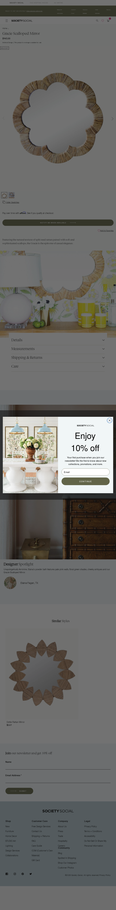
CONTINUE (85, 481)
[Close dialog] (109, 420)
